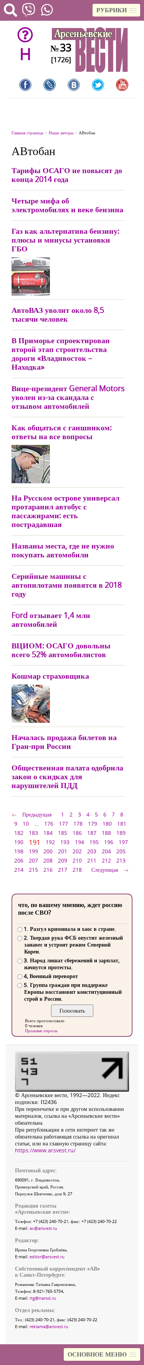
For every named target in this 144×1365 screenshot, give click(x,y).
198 (18, 851)
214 (18, 869)
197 (123, 842)
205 (121, 851)
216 (48, 869)
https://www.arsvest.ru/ (45, 1150)
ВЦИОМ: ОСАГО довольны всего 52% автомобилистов (61, 649)
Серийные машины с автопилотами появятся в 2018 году (67, 585)
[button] (116, 10)
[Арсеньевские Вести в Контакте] (74, 85)
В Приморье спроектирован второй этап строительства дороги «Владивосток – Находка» (61, 353)
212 (106, 860)
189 (121, 832)
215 (33, 869)
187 (91, 832)
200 (48, 851)
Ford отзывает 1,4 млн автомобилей (51, 619)
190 (18, 842)
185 (62, 832)
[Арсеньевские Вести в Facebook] (25, 85)
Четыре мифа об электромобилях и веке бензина (67, 205)
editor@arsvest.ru (47, 1256)
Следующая (104, 869)
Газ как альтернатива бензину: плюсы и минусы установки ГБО (65, 240)
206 (18, 860)
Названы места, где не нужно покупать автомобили (63, 550)
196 (108, 842)
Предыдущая (36, 814)
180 (107, 823)
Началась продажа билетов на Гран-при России (64, 741)
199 (33, 851)
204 (106, 851)
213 (121, 860)
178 (78, 823)
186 (77, 832)
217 (62, 869)
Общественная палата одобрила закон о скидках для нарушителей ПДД (67, 776)
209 (62, 860)
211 (91, 860)
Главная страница (27, 133)
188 (106, 832)
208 (48, 860)
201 (62, 851)
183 (33, 832)
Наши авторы (61, 133)
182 (18, 832)
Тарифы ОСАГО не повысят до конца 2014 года (67, 174)
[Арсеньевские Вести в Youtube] (122, 85)
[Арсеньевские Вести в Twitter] (98, 85)
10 (26, 823)
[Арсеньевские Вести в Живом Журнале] (49, 85)
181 (121, 823)
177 (63, 823)
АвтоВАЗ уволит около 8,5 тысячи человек (58, 314)
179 (92, 823)
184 (48, 832)
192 (50, 842)
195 (94, 842)
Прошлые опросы (41, 1030)
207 (33, 860)
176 (48, 823)
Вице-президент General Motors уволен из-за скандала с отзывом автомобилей (68, 397)
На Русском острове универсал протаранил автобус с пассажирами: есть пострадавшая (65, 510)
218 (77, 869)
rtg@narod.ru (43, 1298)
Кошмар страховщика (50, 676)
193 (65, 842)
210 (77, 860)
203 (91, 851)
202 (77, 851)
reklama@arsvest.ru (49, 1326)
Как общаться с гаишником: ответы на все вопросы (62, 431)
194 (79, 842)
